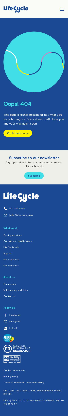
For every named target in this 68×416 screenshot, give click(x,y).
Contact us (9, 296)
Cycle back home (18, 133)
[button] (61, 9)
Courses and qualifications (17, 241)
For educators (11, 265)
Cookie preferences (14, 370)
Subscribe (34, 175)
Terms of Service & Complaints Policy (23, 382)
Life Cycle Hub (11, 247)
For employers (11, 259)
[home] (15, 9)
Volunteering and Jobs (15, 290)
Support (7, 253)
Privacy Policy (10, 376)
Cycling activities (12, 235)
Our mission (10, 284)
